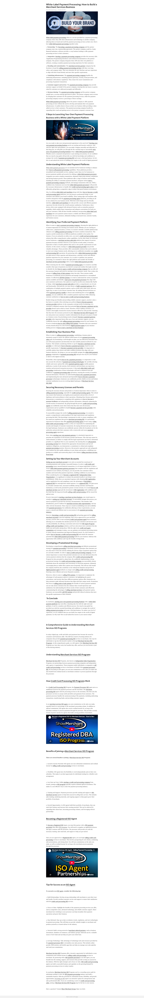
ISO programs (63, 827)
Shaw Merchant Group (51, 10)
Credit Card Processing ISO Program (67, 681)
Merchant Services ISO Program (75, 654)
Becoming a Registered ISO (58, 818)
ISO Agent (70, 884)
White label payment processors (55, 168)
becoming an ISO (60, 978)
